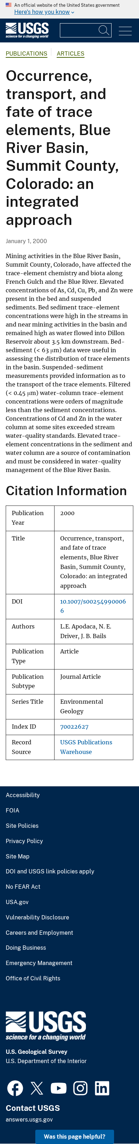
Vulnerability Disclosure (37, 917)
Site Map (18, 856)
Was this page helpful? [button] (74, 1136)
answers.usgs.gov (29, 1119)
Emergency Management (39, 963)
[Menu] (125, 31)
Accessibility (23, 795)
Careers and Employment (39, 933)
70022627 (74, 726)
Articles (70, 53)
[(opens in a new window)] (15, 1087)
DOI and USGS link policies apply (50, 871)
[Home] (27, 36)
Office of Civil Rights (33, 978)
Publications (26, 53)
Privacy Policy (24, 841)
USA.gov (17, 902)
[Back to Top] (113, 1118)
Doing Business (26, 948)
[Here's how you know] (69, 9)
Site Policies (22, 826)
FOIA (12, 810)
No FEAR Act (23, 887)
